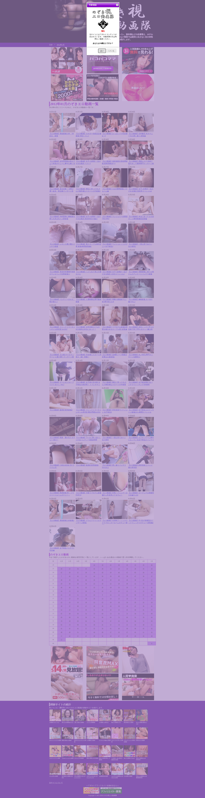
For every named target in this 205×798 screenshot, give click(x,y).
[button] (117, 5)
